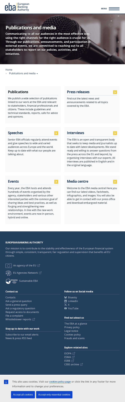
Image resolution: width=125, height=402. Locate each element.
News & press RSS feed (18, 338)
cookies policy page (60, 381)
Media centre (77, 181)
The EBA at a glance (75, 323)
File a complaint (14, 315)
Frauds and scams (74, 338)
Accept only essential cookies (54, 394)
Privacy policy (72, 327)
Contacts (10, 297)
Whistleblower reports (18, 319)
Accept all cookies (23, 394)
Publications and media (22, 73)
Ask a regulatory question (20, 308)
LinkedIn (73, 301)
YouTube (73, 308)
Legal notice (71, 331)
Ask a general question (18, 301)
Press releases (78, 92)
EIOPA (67, 353)
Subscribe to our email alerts (21, 334)
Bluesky (72, 297)
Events (13, 181)
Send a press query (16, 304)
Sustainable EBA (28, 281)
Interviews (75, 133)
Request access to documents (22, 312)
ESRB (67, 360)
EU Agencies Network (25, 272)
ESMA (67, 357)
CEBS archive (71, 364)
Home (8, 69)
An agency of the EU (24, 265)
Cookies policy (72, 334)
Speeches (15, 133)
